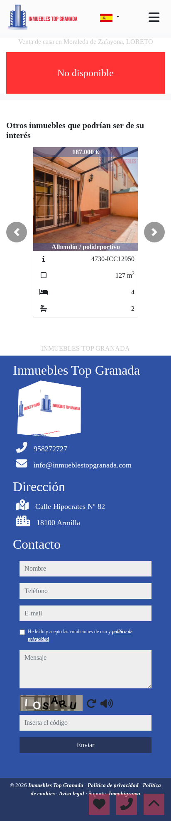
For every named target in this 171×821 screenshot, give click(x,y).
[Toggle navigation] (154, 17)
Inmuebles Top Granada (56, 785)
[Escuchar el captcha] (106, 703)
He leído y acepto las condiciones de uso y (80, 635)
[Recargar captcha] (91, 703)
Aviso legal (72, 793)
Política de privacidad (114, 785)
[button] (16, 232)
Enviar (85, 744)
